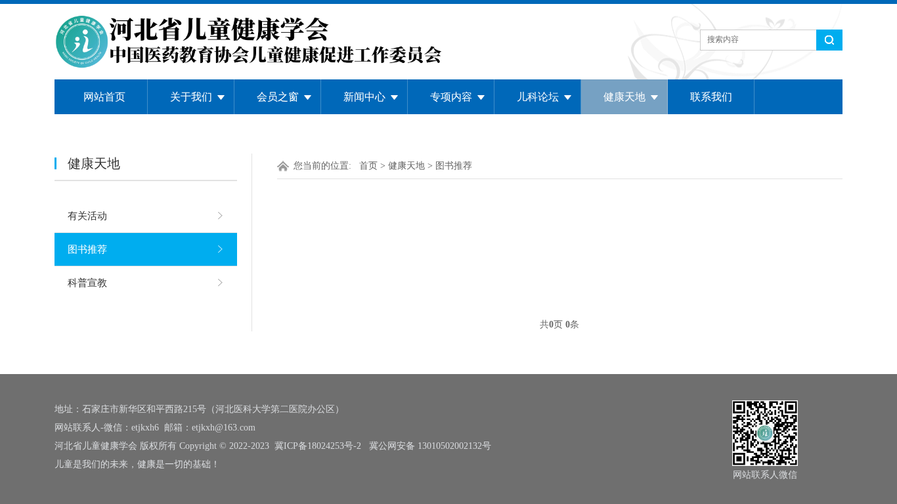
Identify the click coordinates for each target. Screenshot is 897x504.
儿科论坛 (538, 96)
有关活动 (87, 216)
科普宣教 (87, 283)
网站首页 (104, 96)
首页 (368, 166)
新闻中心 (364, 96)
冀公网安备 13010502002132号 (430, 446)
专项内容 (451, 96)
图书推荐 (87, 249)
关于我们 (191, 96)
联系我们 (711, 96)
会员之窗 (278, 96)
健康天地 (624, 96)
